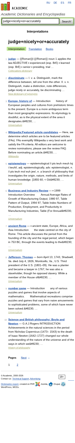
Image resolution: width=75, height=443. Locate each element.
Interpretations (37, 31)
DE (55, 3)
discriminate (16, 77)
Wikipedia (13, 156)
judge (12, 58)
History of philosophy (19, 347)
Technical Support (20, 378)
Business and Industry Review (28, 190)
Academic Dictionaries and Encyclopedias (33, 14)
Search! (66, 21)
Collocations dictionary (20, 71)
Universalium (15, 125)
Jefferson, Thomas (20, 257)
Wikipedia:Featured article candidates (33, 132)
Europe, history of (20, 101)
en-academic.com (15, 6)
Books (49, 48)
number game (17, 288)
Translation (35, 48)
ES (62, 3)
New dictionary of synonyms (23, 94)
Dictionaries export (9, 384)
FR (69, 3)
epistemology (17, 163)
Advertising (35, 378)
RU (48, 3)
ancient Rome (17, 225)
